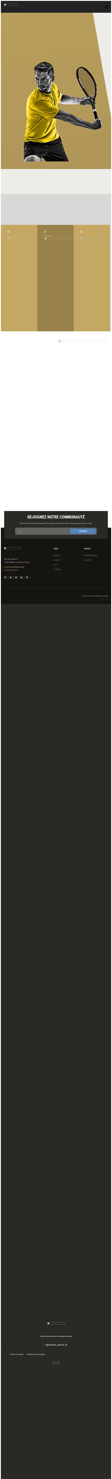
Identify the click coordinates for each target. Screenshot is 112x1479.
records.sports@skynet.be (14, 567)
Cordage (47, 236)
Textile (83, 236)
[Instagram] (102, 600)
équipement (13, 236)
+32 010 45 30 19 (11, 570)
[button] (106, 7)
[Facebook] (107, 600)
